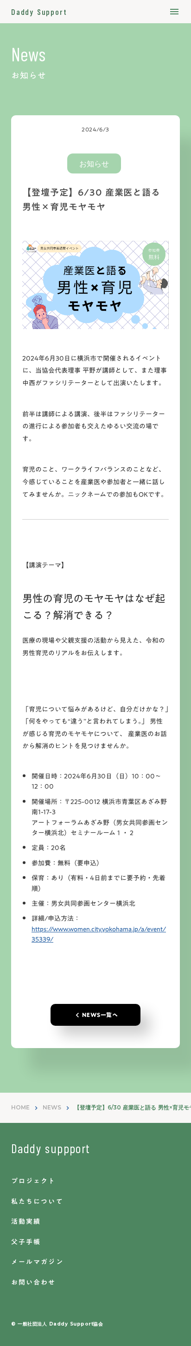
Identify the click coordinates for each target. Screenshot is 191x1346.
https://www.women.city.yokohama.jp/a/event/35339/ (99, 934)
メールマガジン (37, 1262)
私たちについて (37, 1202)
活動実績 (26, 1222)
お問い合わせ (33, 1282)
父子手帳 (26, 1242)
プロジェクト (33, 1181)
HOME (20, 1107)
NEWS (52, 1107)
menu (174, 11)
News (28, 54)
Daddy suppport (50, 1148)
